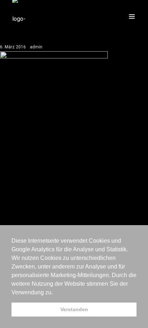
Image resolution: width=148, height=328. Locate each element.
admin (36, 46)
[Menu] (132, 16)
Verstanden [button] (74, 309)
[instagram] (105, 16)
